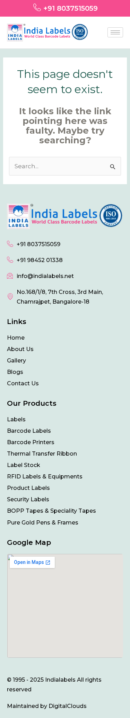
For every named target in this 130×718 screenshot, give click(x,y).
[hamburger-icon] (115, 32)
